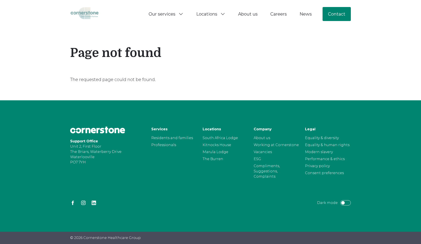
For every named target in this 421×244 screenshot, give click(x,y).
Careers (278, 14)
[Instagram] (83, 202)
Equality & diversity (322, 138)
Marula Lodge (215, 152)
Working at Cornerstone (276, 145)
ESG (257, 159)
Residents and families (172, 138)
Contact (336, 14)
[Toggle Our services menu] (181, 14)
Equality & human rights (327, 145)
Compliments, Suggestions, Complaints (267, 171)
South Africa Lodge (220, 138)
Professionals (163, 145)
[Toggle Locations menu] (222, 14)
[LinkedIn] (93, 202)
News (306, 14)
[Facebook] (72, 202)
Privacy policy (317, 166)
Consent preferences (324, 173)
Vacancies (263, 152)
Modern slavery (319, 152)
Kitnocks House (217, 145)
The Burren (213, 159)
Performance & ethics (325, 159)
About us (248, 14)
